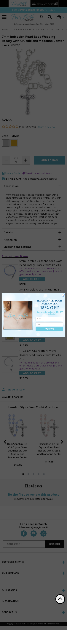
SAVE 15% (49, 329)
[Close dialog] (63, 295)
